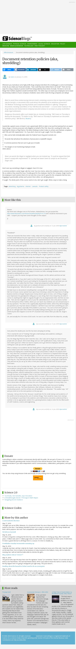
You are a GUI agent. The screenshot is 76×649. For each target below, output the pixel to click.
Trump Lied (6, 592)
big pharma (20, 186)
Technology (28, 46)
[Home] (14, 38)
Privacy (33, 636)
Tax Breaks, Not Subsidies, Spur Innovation (18, 496)
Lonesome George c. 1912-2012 (37, 592)
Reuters (28, 119)
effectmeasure (8, 52)
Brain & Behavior (16, 46)
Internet (28, 186)
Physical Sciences (19, 44)
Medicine (5, 46)
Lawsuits (35, 186)
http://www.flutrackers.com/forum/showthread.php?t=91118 (26, 213)
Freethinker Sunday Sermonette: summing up (18, 543)
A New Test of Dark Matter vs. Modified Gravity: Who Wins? (62, 592)
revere (12, 77)
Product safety (43, 186)
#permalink (63, 226)
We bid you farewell (9, 532)
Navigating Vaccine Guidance (13, 500)
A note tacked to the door (11, 521)
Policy (62, 44)
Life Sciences (7, 44)
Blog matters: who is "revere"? (12, 555)
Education (55, 44)
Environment (32, 44)
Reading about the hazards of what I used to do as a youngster (23, 566)
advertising (12, 186)
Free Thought (39, 46)
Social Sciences (44, 44)
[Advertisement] (38, 17)
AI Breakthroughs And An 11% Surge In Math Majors (21, 498)
